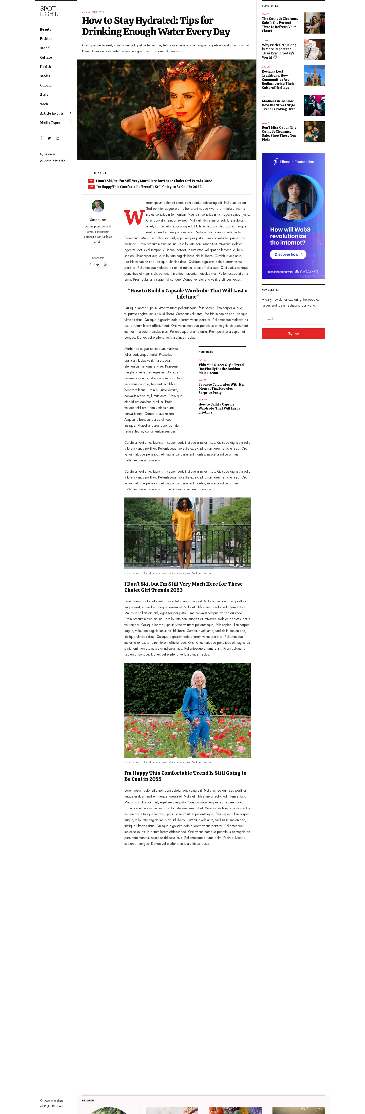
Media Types (50, 123)
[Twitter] (49, 138)
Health (45, 67)
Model (45, 48)
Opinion (46, 85)
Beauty (45, 29)
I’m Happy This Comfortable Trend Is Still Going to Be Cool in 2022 (149, 187)
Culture (46, 57)
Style (44, 95)
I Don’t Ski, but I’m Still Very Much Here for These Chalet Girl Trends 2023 (154, 181)
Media (45, 76)
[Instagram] (57, 138)
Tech (44, 104)
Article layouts (52, 113)
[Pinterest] (105, 264)
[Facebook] (41, 138)
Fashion (46, 39)
